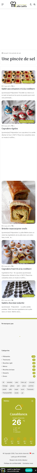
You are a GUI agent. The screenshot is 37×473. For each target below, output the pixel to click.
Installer (29, 470)
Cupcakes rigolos (10, 128)
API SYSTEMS (21, 457)
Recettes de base (8, 369)
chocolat (31, 382)
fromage (5, 386)
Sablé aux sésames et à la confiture (18, 89)
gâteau (12, 386)
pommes (31, 386)
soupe (16, 389)
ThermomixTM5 (7, 393)
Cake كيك (23, 382)
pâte (10, 389)
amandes (9, 382)
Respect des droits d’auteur (18, 460)
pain (18, 386)
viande (16, 393)
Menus (5, 366)
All (3, 382)
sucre (22, 389)
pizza (24, 386)
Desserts (6, 373)
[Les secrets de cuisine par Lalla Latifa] (18, 4)
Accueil (5, 53)
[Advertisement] (18, 29)
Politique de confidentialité (12, 463)
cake (16, 382)
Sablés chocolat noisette (13, 303)
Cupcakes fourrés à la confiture (17, 269)
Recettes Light (7, 363)
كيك (22, 393)
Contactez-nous (28, 463)
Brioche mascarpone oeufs (14, 228)
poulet (4, 389)
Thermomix (6, 360)
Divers (5, 376)
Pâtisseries (6, 356)
